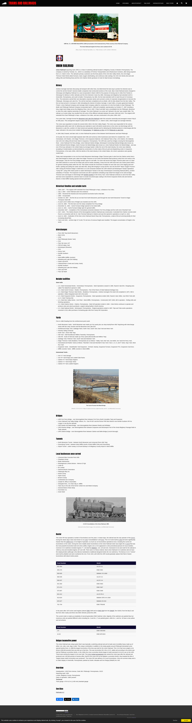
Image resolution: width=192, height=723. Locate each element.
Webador (134, 717)
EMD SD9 (101, 610)
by (63, 712)
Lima (120, 540)
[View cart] (186, 3)
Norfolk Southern (89, 174)
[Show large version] (96, 27)
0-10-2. (133, 537)
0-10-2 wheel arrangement (96, 654)
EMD (88, 610)
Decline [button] (175, 720)
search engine (58, 712)
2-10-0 (128, 544)
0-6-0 (102, 540)
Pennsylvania (87, 130)
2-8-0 (86, 540)
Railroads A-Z (60, 692)
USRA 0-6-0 (69, 542)
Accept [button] (186, 720)
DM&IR (112, 610)
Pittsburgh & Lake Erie (116, 130)
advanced (66, 712)
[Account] (177, 3)
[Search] (181, 3)
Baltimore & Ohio (99, 130)
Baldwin (94, 548)
